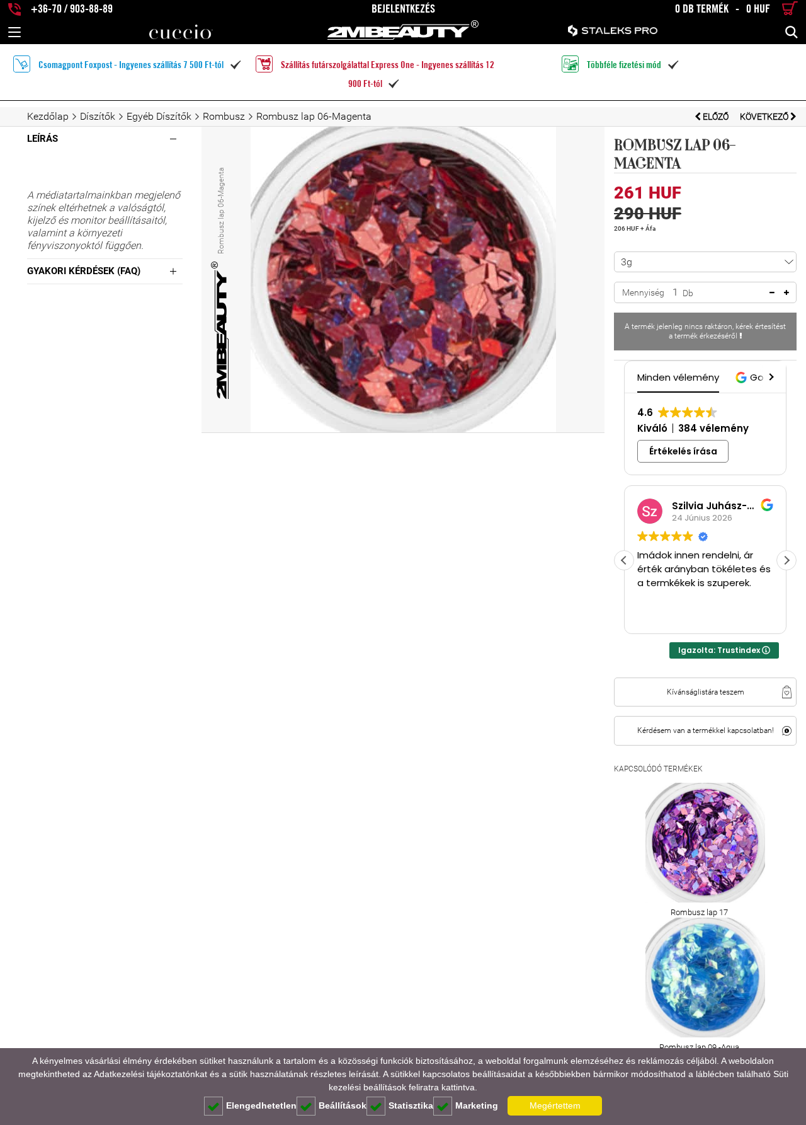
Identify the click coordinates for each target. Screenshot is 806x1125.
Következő (765, 117)
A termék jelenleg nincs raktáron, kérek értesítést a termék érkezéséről (705, 331)
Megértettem (555, 1105)
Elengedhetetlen (261, 1105)
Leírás (42, 138)
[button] (770, 376)
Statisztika (411, 1105)
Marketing (476, 1105)
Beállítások (342, 1105)
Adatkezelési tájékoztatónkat (150, 1074)
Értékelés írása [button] (683, 451)
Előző (715, 117)
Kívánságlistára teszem (705, 692)
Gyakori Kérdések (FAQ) (83, 271)
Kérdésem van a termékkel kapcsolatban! (705, 730)
